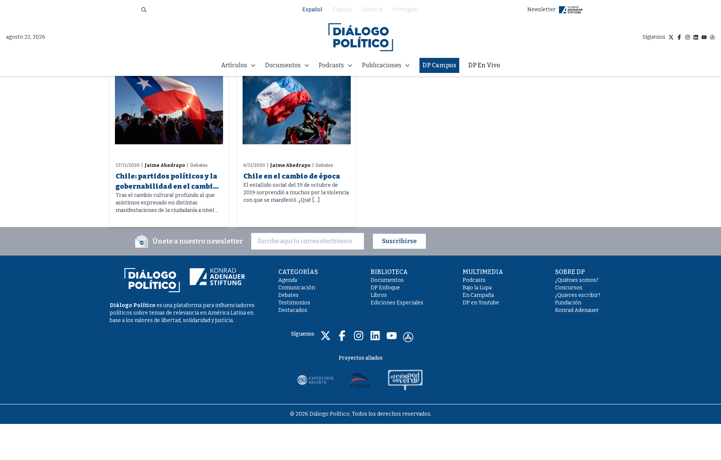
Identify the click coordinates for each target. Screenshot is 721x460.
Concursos (568, 287)
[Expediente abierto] (315, 380)
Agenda (287, 280)
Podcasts (474, 280)
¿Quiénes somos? (577, 280)
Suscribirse (399, 241)
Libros (379, 295)
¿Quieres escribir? (577, 295)
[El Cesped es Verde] (406, 380)
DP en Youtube (481, 303)
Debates (288, 295)
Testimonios (294, 303)
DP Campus (439, 65)
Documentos (387, 280)
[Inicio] (361, 37)
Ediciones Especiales (397, 303)
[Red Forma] (360, 380)
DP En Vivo (484, 65)
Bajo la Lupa (477, 287)
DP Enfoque (385, 287)
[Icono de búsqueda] (143, 9)
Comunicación (296, 287)
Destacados (292, 310)
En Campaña (478, 295)
